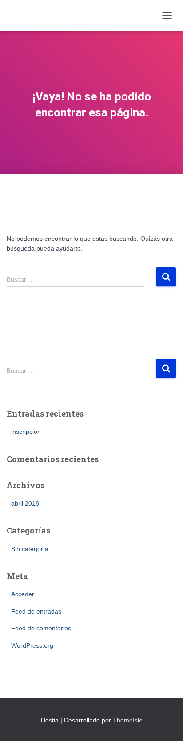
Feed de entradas (36, 611)
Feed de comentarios (41, 628)
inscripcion (26, 431)
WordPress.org (32, 645)
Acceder (22, 594)
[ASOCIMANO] (43, 15)
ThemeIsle (128, 720)
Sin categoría (29, 548)
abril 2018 (25, 503)
